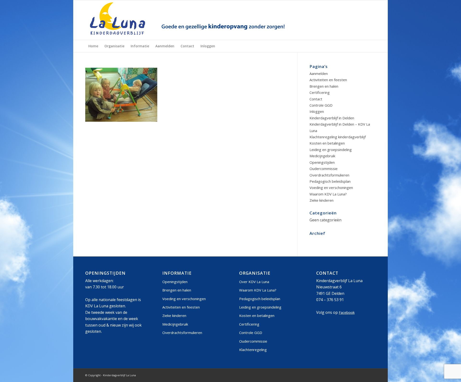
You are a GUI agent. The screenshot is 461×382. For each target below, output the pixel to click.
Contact (315, 99)
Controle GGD (321, 105)
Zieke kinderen (321, 200)
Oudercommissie (323, 168)
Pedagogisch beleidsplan (330, 181)
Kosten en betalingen (327, 143)
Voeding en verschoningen (331, 187)
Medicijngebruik (322, 155)
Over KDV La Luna (254, 281)
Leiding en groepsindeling (330, 149)
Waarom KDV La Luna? (328, 194)
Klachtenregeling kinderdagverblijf (337, 136)
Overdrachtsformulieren (329, 175)
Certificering (319, 92)
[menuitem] (93, 46)
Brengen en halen (323, 86)
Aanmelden (318, 73)
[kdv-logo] (189, 20)
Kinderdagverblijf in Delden (331, 117)
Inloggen (316, 111)
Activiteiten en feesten (328, 79)
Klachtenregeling (253, 349)
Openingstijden (322, 162)
